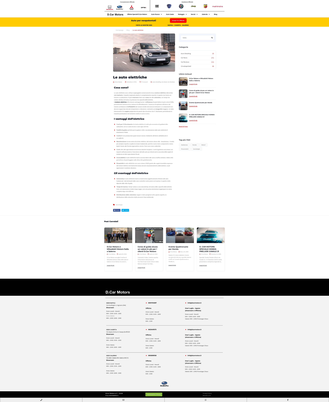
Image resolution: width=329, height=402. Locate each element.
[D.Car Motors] (115, 14)
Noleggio (181, 14)
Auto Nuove (155, 14)
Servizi (193, 14)
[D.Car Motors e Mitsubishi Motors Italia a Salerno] (183, 81)
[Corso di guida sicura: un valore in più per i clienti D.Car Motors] (183, 93)
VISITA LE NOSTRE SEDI (144, 25)
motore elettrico (121, 102)
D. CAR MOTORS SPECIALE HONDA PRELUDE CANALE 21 (202, 116)
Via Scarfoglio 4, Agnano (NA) (116, 305)
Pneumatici (184, 149)
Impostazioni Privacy (154, 394)
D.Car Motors (118, 82)
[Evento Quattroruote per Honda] (183, 106)
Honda (194, 145)
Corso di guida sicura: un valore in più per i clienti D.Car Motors (201, 91)
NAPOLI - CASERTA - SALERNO (178, 25)
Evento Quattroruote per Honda (200, 102)
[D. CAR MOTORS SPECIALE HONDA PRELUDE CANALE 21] (183, 118)
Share (117, 210)
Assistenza (184, 145)
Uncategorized (186, 66)
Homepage (119, 30)
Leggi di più (193, 84)
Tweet (126, 210)
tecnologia (119, 204)
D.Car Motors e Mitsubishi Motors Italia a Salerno (201, 79)
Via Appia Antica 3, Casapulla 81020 (118, 332)
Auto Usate (170, 14)
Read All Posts (183, 126)
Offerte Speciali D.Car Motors (137, 14)
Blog (215, 14)
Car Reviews (171, 82)
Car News (164, 82)
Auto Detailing (157, 82)
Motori (203, 145)
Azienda (205, 14)
